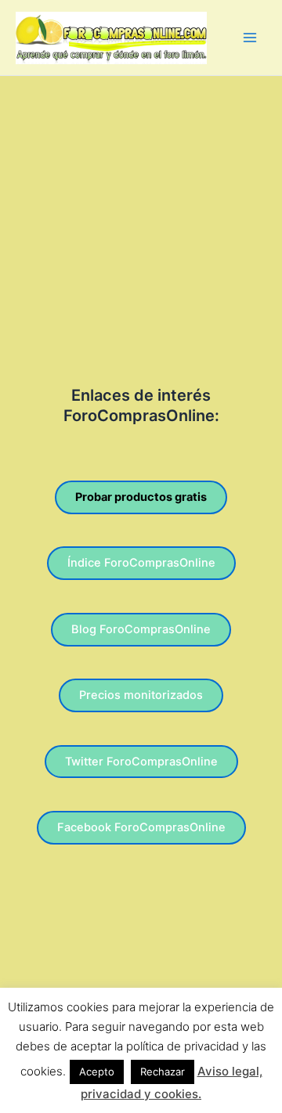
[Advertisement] (141, 225)
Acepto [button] (96, 1071)
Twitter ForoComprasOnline (141, 762)
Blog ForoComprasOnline (141, 629)
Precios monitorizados (141, 695)
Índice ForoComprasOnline (141, 563)
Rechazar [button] (162, 1071)
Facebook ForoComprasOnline (141, 827)
